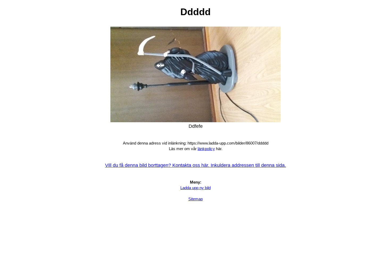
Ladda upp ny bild (195, 187)
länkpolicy (206, 148)
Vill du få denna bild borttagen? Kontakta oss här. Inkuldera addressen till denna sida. (195, 165)
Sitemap (195, 199)
